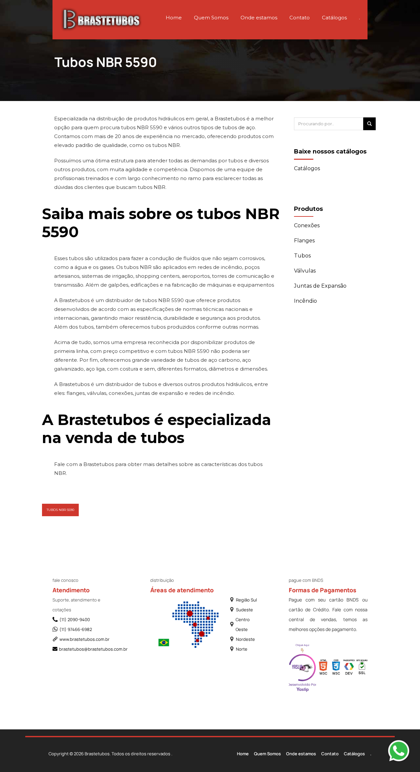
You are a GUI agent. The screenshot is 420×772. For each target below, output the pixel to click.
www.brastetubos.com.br (84, 639)
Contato (299, 17)
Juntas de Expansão (320, 286)
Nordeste (245, 639)
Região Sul (246, 600)
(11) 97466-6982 (75, 629)
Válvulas (305, 271)
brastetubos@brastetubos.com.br (87, 649)
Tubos (302, 256)
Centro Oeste (243, 624)
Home (174, 17)
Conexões (307, 225)
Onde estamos (259, 17)
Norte (241, 649)
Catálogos (334, 17)
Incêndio (305, 301)
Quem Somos (211, 17)
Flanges (304, 240)
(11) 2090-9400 (74, 619)
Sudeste (244, 610)
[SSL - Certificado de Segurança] (362, 668)
